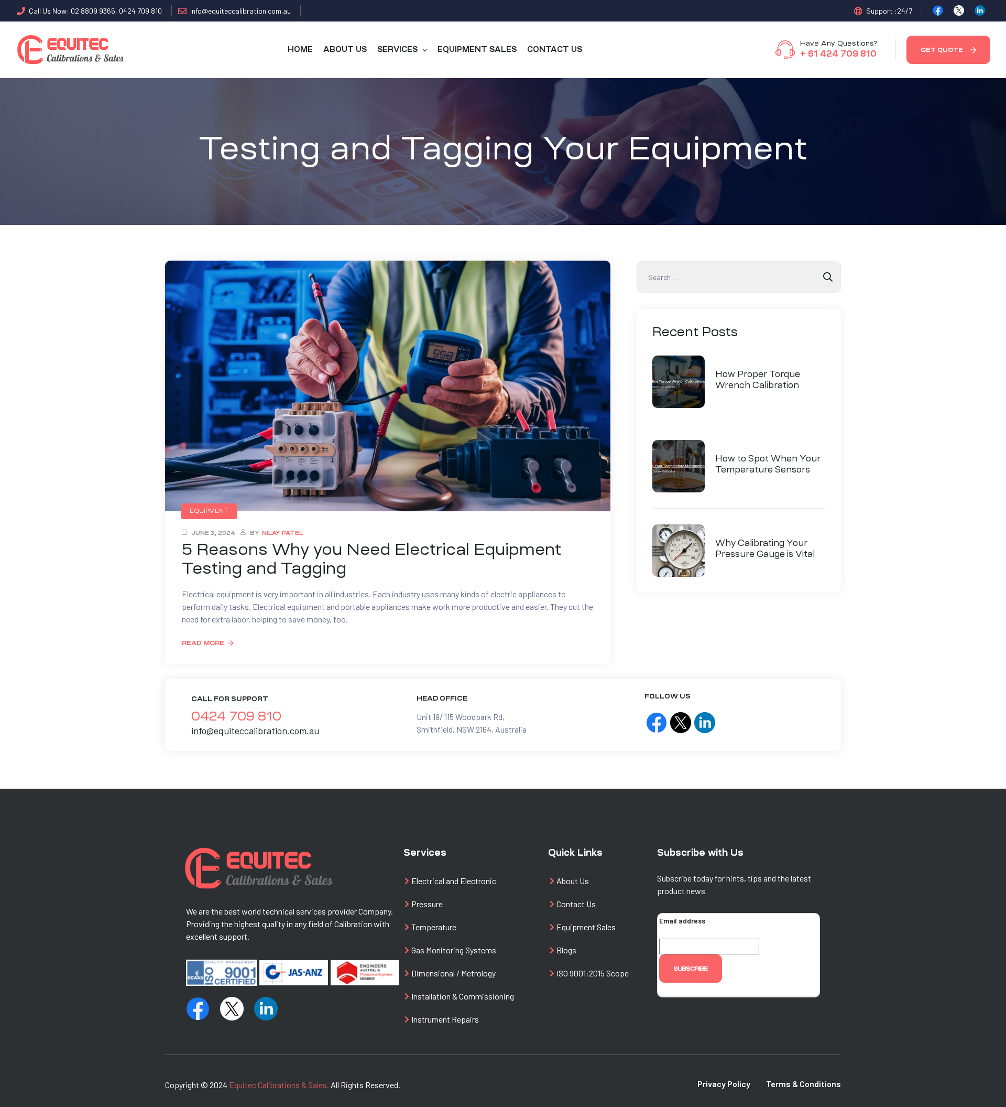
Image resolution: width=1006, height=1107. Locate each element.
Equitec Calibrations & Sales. (279, 1085)
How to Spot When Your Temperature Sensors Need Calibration (768, 464)
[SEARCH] (827, 277)
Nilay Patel (282, 533)
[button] (948, 50)
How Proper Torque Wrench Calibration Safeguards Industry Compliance (759, 380)
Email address (682, 920)
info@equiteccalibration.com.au (255, 730)
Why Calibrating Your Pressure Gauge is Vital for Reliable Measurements (765, 549)
